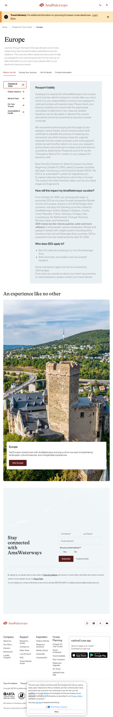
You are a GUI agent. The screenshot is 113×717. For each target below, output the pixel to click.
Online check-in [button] (14, 92)
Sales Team (24, 650)
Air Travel (56, 669)
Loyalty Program (7, 656)
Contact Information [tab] (63, 72)
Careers (6, 648)
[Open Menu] (6, 5)
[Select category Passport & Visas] (23, 85)
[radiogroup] (81, 552)
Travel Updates (59, 656)
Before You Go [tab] (9, 72)
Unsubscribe (41, 657)
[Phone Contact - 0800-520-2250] (100, 5)
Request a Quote (24, 642)
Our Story (7, 644)
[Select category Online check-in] (23, 91)
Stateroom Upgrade (57, 664)
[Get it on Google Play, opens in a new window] (98, 655)
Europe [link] (40, 27)
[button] (107, 5)
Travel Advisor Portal (26, 662)
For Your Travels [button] (11, 105)
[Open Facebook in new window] (93, 623)
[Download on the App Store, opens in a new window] (79, 655)
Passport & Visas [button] (12, 85)
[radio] (61, 552)
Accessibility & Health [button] (14, 112)
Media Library (42, 650)
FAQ (21, 657)
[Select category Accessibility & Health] (23, 112)
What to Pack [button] (13, 98)
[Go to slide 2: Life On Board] (57, 477)
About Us (7, 641)
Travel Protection (57, 651)
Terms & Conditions (50, 575)
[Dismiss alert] (108, 17)
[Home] (53, 5)
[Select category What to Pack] (23, 98)
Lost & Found (25, 654)
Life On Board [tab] (46, 72)
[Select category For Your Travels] (23, 105)
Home (4, 27)
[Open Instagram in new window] (87, 623)
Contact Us (24, 646)
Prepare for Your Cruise (22, 27)
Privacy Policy (38, 579)
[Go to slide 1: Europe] (55, 477)
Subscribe (40, 654)
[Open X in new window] (100, 623)
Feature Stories (42, 641)
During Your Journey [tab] (28, 72)
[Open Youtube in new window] (107, 623)
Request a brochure (40, 645)
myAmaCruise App (58, 673)
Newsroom (8, 651)
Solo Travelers (59, 659)
